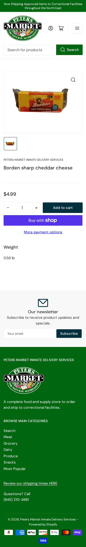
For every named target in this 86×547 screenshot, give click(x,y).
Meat (8, 437)
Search (73, 49)
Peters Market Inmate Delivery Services (33, 160)
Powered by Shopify (43, 524)
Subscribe (69, 333)
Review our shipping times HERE (30, 483)
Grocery (10, 443)
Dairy (8, 449)
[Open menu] (77, 28)
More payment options (43, 232)
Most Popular (15, 468)
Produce (11, 456)
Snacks (10, 462)
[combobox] (43, 50)
